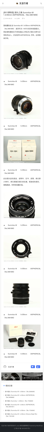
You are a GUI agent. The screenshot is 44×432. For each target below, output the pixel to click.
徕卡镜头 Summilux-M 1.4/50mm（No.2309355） (20, 391)
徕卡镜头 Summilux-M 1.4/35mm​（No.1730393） (20, 410)
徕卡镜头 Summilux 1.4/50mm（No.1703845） (19, 401)
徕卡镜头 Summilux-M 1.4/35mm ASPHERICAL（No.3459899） (20, 396)
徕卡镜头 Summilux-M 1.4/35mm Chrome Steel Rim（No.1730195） (21, 415)
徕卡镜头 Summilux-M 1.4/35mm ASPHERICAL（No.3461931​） (20, 406)
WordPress (39, 425)
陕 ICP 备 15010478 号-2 (23, 428)
